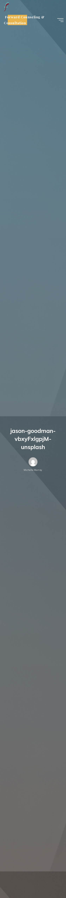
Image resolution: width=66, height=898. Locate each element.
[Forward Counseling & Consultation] (5, 6)
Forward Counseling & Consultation (24, 20)
